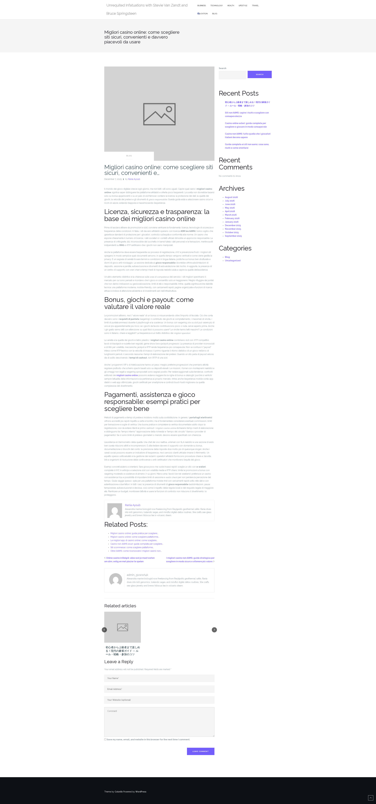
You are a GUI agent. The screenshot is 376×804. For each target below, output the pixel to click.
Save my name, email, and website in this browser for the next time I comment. (148, 739)
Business (201, 5)
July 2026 (230, 201)
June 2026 (230, 204)
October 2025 (232, 232)
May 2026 (230, 208)
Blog (214, 13)
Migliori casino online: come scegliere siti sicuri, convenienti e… (158, 170)
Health (230, 5)
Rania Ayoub (134, 179)
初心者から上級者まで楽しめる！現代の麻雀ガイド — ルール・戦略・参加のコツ (123, 651)
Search (222, 68)
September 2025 (233, 236)
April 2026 (230, 211)
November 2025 (233, 229)
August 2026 (231, 197)
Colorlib (119, 792)
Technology (216, 5)
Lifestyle (243, 5)
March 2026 (231, 215)
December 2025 (233, 225)
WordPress (140, 792)
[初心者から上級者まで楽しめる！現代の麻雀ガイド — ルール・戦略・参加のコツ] (122, 627)
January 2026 (232, 222)
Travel (255, 5)
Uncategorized (232, 260)
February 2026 (232, 218)
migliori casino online (127, 375)
